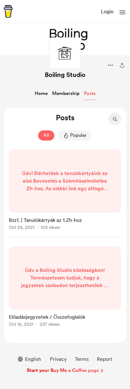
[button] (122, 12)
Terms (82, 359)
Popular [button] (78, 135)
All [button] (46, 135)
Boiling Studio (65, 74)
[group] (65, 193)
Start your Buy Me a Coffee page (63, 370)
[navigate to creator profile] (65, 53)
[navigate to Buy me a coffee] (8, 11)
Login (107, 12)
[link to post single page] (65, 190)
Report (104, 359)
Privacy (58, 359)
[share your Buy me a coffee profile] (122, 65)
